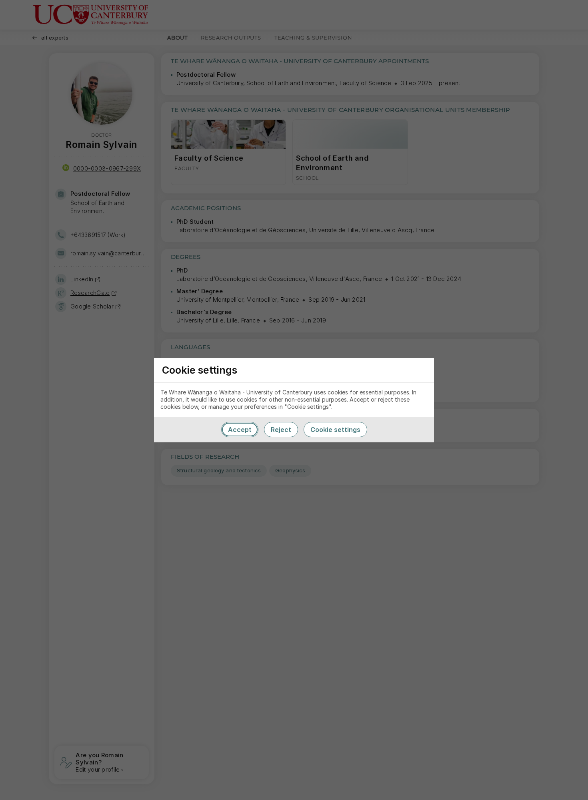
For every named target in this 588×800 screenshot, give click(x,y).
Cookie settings (335, 430)
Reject (281, 430)
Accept (240, 430)
